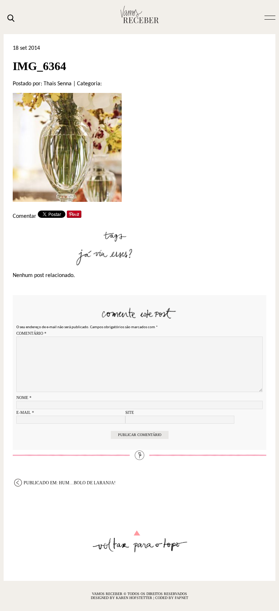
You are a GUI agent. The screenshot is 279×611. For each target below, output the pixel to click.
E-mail (25, 412)
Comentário (31, 333)
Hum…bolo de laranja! (70, 482)
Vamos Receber (139, 14)
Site (129, 412)
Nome (24, 397)
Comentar (24, 216)
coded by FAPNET (171, 598)
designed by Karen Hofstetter (122, 598)
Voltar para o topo (139, 541)
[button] (269, 17)
